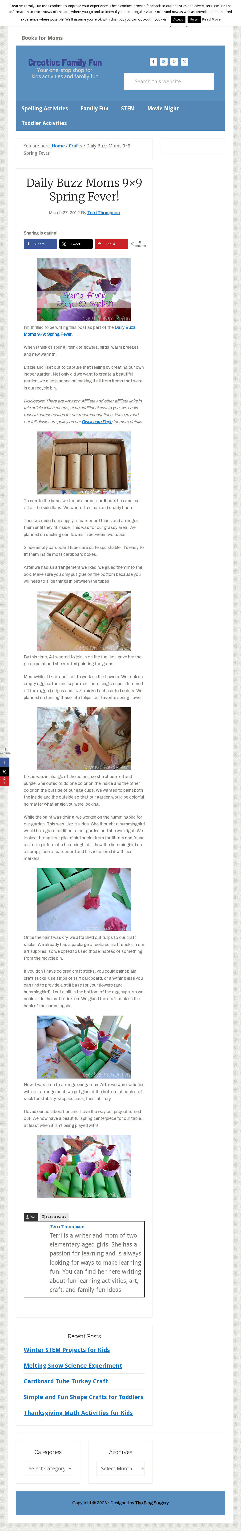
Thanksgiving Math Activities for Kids (78, 1412)
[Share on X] (4, 771)
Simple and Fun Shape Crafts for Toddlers (83, 1397)
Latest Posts (56, 1217)
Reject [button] (194, 19)
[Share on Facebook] (4, 762)
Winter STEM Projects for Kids (67, 1349)
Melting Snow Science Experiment (73, 1365)
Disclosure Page (97, 421)
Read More (211, 19)
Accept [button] (178, 19)
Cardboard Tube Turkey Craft (66, 1381)
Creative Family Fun (65, 70)
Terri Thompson (67, 1226)
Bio (32, 1217)
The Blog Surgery (152, 1503)
